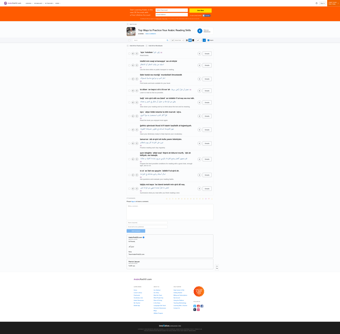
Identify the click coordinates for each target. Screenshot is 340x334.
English (211, 40)
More (57, 3)
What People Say (158, 297)
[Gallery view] (193, 40)
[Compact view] (187, 40)
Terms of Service (188, 330)
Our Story (156, 292)
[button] (317, 3)
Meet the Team (158, 295)
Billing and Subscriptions (180, 295)
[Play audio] (133, 53)
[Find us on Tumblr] (194, 309)
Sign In (323, 3)
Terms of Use (159, 18)
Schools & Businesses (160, 308)
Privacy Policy (165, 18)
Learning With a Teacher (180, 305)
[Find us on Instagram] (198, 309)
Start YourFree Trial (333, 3)
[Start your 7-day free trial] (198, 291)
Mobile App (137, 305)
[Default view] (190, 40)
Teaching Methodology (180, 303)
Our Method (157, 290)
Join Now (200, 10)
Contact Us (177, 308)
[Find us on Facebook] (202, 306)
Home (135, 290)
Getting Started (178, 292)
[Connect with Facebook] (206, 15)
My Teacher (49, 3)
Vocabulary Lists (138, 297)
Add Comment (136, 231)
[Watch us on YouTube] (198, 306)
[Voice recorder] (136, 53)
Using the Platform (179, 300)
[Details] (207, 53)
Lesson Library (138, 292)
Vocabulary (38, 3)
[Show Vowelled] (201, 40)
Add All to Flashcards (137, 45)
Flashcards (137, 295)
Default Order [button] (178, 40)
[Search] (150, 40)
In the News (157, 303)
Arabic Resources (139, 300)
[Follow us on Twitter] (194, 306)
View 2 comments (150, 34)
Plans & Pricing (158, 300)
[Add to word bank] (199, 54)
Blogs (155, 310)
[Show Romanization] (204, 40)
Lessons (28, 3)
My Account (177, 297)
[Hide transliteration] (198, 40)
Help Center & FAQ (179, 290)
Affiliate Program (158, 313)
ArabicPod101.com (181, 329)
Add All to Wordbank (155, 45)
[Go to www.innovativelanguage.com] (170, 325)
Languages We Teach (160, 305)
